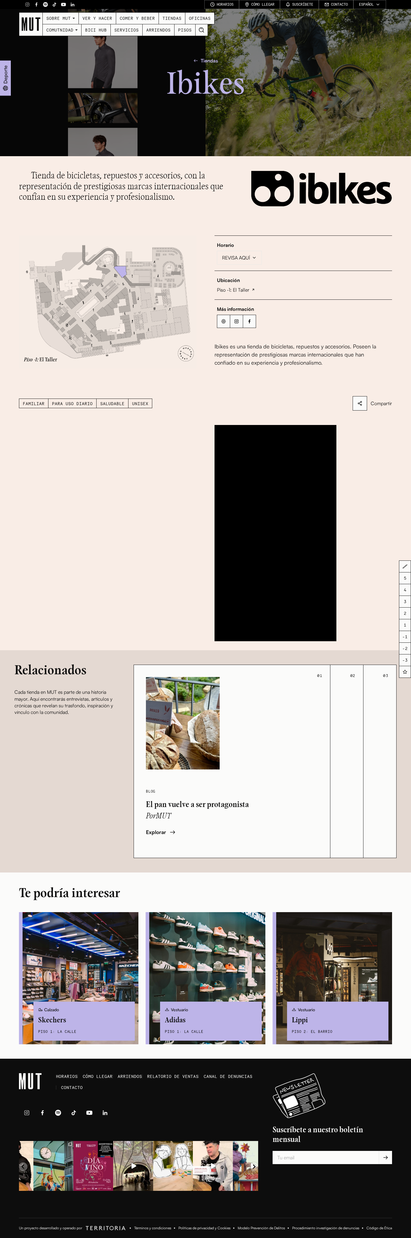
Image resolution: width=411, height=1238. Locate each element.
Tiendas (171, 18)
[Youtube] (63, 4)
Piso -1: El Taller (233, 290)
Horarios (67, 1076)
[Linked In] (72, 4)
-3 (405, 660)
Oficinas (200, 18)
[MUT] (31, 24)
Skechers (52, 1020)
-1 (405, 636)
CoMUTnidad (59, 29)
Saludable (112, 403)
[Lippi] (332, 978)
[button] (107, 302)
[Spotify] (45, 4)
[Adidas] (205, 978)
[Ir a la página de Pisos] (405, 566)
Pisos (185, 29)
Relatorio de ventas (173, 1076)
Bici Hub (96, 29)
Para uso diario (72, 403)
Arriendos (158, 29)
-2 (405, 648)
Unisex (140, 403)
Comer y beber (137, 18)
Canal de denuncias (228, 1076)
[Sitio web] (223, 321)
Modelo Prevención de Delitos (261, 1228)
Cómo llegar (98, 1076)
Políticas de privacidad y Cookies (204, 1228)
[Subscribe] (385, 1157)
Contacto (72, 1087)
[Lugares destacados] (405, 672)
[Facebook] (36, 4)
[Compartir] (360, 403)
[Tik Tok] (54, 4)
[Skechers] (78, 978)
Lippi (300, 1020)
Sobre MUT (58, 18)
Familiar (34, 403)
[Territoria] (104, 1228)
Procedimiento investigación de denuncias (325, 1228)
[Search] (201, 30)
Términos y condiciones (152, 1228)
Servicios (126, 29)
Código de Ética (379, 1228)
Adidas (175, 1020)
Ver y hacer (97, 18)
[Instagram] (27, 4)
